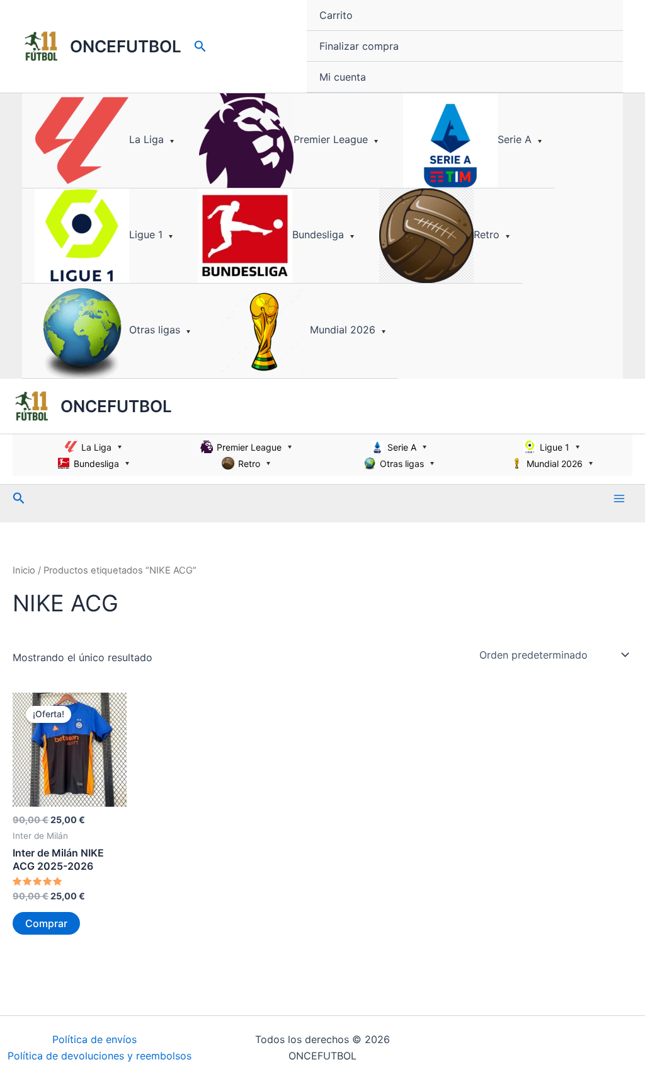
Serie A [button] (515, 139)
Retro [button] (486, 234)
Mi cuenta (342, 77)
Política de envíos (94, 1039)
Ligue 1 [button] (146, 234)
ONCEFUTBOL (125, 46)
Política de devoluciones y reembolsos (99, 1055)
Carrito (336, 15)
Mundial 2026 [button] (342, 329)
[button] (200, 46)
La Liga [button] (146, 139)
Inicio (24, 570)
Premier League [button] (331, 139)
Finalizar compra (359, 46)
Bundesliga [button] (318, 234)
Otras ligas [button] (154, 329)
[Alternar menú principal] (619, 498)
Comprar (46, 923)
